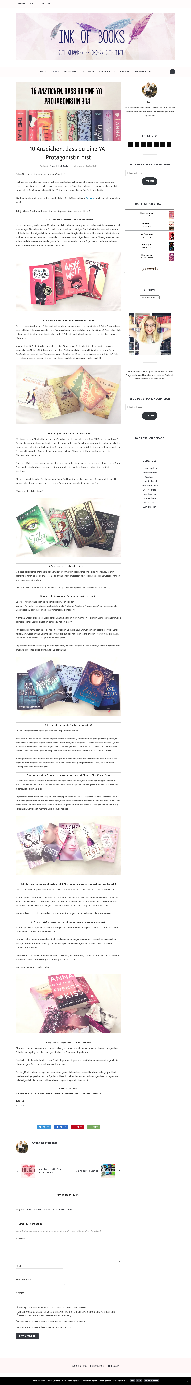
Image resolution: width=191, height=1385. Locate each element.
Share (63, 1127)
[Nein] (187, 1381)
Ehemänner (146, 254)
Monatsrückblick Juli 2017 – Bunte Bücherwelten (49, 1209)
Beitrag (90, 197)
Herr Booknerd (150, 480)
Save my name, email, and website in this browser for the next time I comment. (53, 1307)
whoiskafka (149, 502)
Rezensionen (70, 71)
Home (43, 71)
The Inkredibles (143, 71)
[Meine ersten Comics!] (108, 1170)
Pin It (79, 1127)
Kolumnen (88, 71)
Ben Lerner (147, 247)
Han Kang (148, 237)
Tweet (46, 1127)
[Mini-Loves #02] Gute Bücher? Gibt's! (50, 1170)
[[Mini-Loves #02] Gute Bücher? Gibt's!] (28, 1170)
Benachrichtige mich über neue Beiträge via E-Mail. (45, 1327)
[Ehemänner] (172, 257)
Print (95, 1127)
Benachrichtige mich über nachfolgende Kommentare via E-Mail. (52, 1321)
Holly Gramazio (148, 257)
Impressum (113, 1366)
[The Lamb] (172, 226)
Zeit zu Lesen (149, 506)
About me (46, 4)
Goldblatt (149, 476)
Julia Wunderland (150, 485)
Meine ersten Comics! (87, 1170)
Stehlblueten (150, 493)
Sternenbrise (149, 498)
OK (132, 1380)
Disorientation (146, 212)
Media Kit (22, 4)
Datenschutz (97, 1366)
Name (18, 1266)
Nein (139, 1380)
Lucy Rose (148, 226)
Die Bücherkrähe (150, 472)
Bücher (54, 71)
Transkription (146, 244)
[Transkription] (172, 247)
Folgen (150, 181)
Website (20, 1293)
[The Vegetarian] (172, 236)
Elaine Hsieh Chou (148, 216)
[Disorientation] (172, 215)
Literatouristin (149, 489)
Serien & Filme (107, 71)
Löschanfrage (79, 1366)
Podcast (124, 71)
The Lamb (146, 223)
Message (20, 1238)
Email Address (23, 1279)
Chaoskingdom (150, 468)
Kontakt (34, 4)
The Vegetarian (146, 233)
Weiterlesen (151, 1380)
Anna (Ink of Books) (59, 165)
